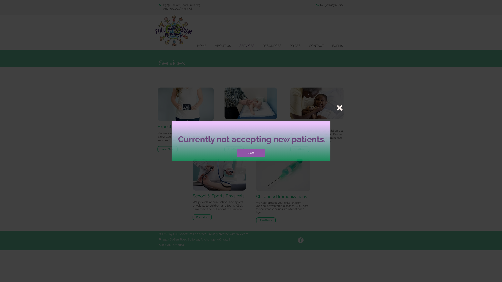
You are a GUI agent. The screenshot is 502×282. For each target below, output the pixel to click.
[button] (340, 108)
